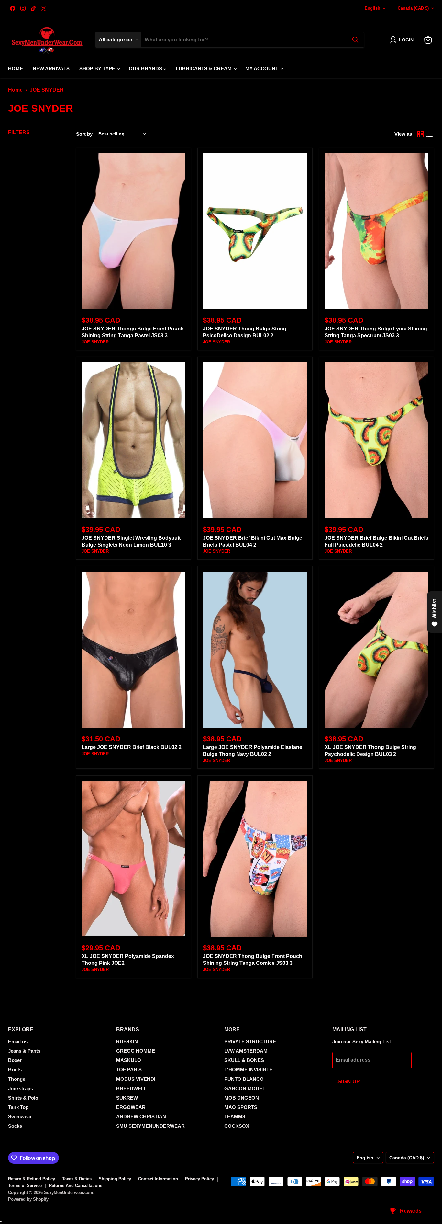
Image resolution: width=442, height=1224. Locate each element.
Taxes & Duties (77, 1178)
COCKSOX (236, 1126)
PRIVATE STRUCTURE (250, 1041)
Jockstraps (20, 1088)
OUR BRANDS (146, 68)
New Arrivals (51, 68)
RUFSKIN (127, 1041)
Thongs (16, 1079)
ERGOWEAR (131, 1107)
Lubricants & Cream (204, 68)
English (372, 8)
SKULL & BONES (244, 1060)
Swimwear (20, 1116)
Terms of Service (25, 1185)
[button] (403, 40)
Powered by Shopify (28, 1199)
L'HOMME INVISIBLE (248, 1069)
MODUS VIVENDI (135, 1079)
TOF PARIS (129, 1069)
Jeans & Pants (24, 1051)
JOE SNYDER (95, 342)
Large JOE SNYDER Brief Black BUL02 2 (132, 747)
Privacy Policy (199, 1178)
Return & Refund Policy (31, 1178)
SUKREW (127, 1098)
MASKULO (128, 1060)
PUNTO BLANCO (244, 1079)
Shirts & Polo (23, 1098)
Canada (413, 8)
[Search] (355, 39)
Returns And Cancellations (75, 1185)
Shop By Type (97, 68)
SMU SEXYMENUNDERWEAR (150, 1126)
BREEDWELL (131, 1088)
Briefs (15, 1069)
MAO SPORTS (240, 1107)
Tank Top (18, 1107)
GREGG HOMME (135, 1051)
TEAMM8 (234, 1116)
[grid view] (420, 134)
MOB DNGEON (241, 1098)
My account (262, 68)
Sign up (348, 1082)
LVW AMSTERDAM (246, 1051)
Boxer (15, 1060)
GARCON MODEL (244, 1088)
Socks (15, 1126)
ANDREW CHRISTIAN (141, 1116)
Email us (18, 1041)
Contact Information (158, 1178)
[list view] (429, 134)
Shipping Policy (115, 1178)
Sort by (84, 134)
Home (15, 68)
